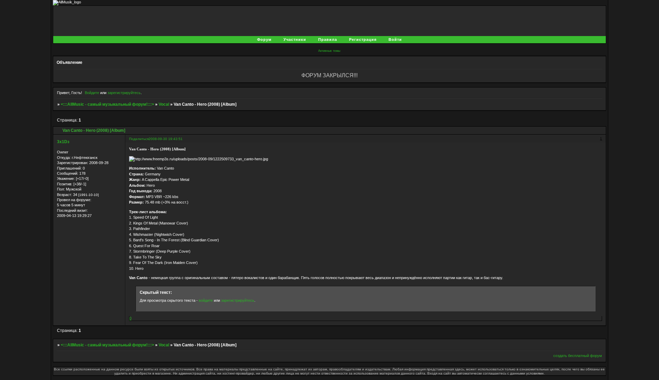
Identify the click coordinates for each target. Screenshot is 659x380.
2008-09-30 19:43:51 (166, 139)
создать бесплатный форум (577, 356)
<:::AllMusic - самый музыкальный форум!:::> (107, 104)
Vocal (164, 104)
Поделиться (139, 139)
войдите (206, 300)
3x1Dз (63, 141)
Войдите (92, 93)
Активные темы (329, 51)
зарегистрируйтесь (124, 93)
